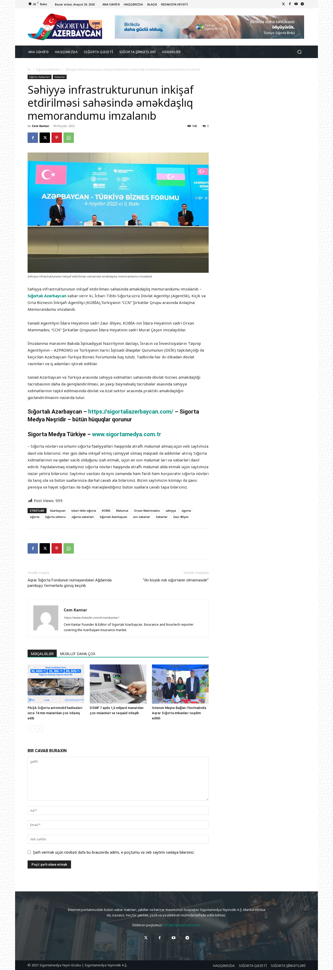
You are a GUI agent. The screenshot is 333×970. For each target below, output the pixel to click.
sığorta (34, 517)
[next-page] (39, 728)
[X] (45, 137)
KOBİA (106, 510)
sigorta (186, 510)
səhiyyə (171, 510)
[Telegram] (302, 4)
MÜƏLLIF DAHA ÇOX (77, 653)
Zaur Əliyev (181, 517)
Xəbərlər (59, 77)
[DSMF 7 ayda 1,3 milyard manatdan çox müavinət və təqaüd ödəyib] (118, 683)
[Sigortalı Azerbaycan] (65, 27)
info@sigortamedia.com (182, 925)
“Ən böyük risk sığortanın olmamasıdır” (176, 580)
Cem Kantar (40, 126)
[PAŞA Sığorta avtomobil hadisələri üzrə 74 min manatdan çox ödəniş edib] (56, 683)
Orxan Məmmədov (147, 510)
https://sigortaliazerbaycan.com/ (131, 411)
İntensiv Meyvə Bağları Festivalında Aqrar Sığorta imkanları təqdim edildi (179, 713)
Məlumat (122, 510)
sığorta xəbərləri (83, 517)
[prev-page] (31, 728)
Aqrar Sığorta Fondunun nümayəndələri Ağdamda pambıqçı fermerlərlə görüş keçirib (70, 583)
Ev (29, 69)
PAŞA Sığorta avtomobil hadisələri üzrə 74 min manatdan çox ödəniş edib (55, 713)
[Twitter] (283, 4)
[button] (299, 52)
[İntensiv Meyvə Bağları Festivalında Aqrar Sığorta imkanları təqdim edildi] (180, 683)
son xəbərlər (141, 517)
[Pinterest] (57, 137)
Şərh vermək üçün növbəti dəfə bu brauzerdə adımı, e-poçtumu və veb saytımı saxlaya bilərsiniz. (114, 852)
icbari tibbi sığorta (83, 510)
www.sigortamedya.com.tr (126, 434)
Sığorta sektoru (55, 517)
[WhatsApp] (68, 137)
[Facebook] (290, 4)
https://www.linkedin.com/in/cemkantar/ (91, 617)
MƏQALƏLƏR (42, 653)
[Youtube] (296, 4)
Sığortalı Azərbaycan (47, 295)
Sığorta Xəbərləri (48, 69)
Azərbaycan (58, 510)
